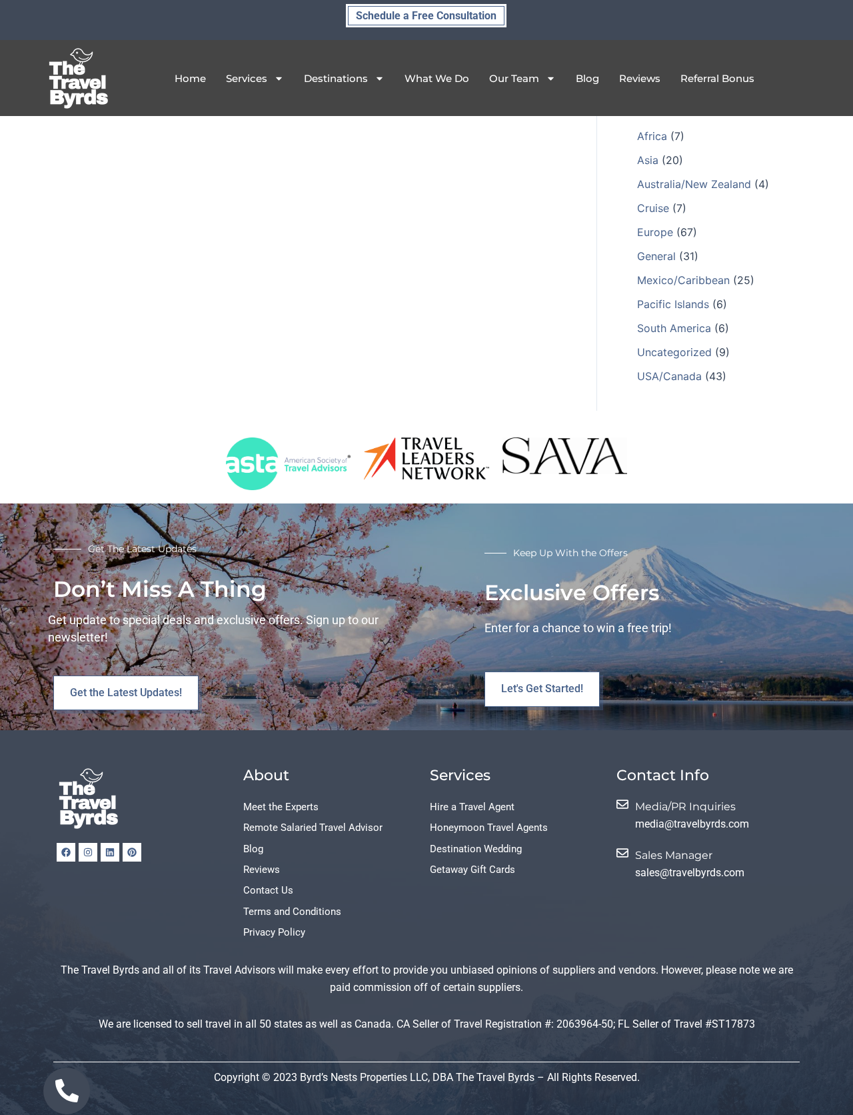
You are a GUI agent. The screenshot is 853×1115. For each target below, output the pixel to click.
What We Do (437, 78)
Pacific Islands (673, 304)
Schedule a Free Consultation (426, 15)
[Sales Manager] (622, 853)
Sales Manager (673, 855)
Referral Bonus (717, 78)
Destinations (336, 78)
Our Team (514, 78)
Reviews (639, 78)
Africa (652, 136)
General (656, 256)
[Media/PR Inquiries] (622, 804)
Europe (655, 232)
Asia (647, 160)
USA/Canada (669, 376)
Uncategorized (674, 352)
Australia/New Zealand (694, 184)
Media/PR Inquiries (685, 806)
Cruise (653, 208)
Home (190, 78)
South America (674, 328)
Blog (587, 78)
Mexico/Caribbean (683, 280)
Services (246, 78)
